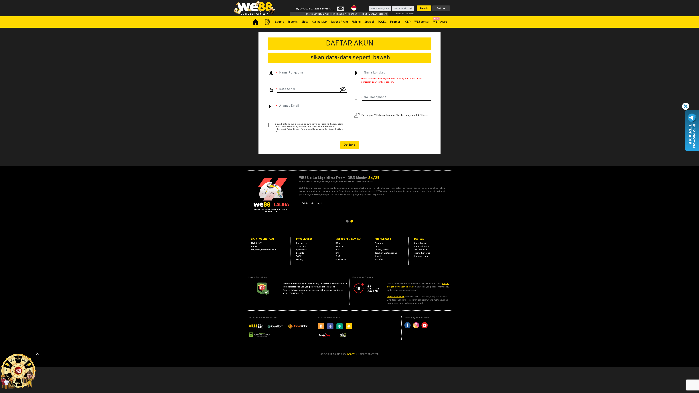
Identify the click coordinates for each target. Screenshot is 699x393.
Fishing (356, 22)
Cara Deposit (420, 243)
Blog (377, 246)
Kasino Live (319, 22)
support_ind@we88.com (264, 249)
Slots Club (301, 246)
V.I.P (408, 22)
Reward (440, 22)
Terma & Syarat (422, 253)
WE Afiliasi (380, 259)
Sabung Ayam (339, 22)
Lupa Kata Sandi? (405, 13)
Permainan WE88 (395, 296)
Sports (279, 22)
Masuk (424, 8)
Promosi (395, 22)
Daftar (441, 8)
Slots (304, 22)
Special (369, 22)
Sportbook (301, 249)
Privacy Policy (381, 249)
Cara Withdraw (421, 246)
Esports (292, 22)
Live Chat (256, 243)
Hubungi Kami (421, 256)
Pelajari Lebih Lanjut (312, 203)
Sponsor (422, 22)
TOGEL (382, 22)
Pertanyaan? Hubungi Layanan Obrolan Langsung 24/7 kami (394, 115)
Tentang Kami (421, 249)
